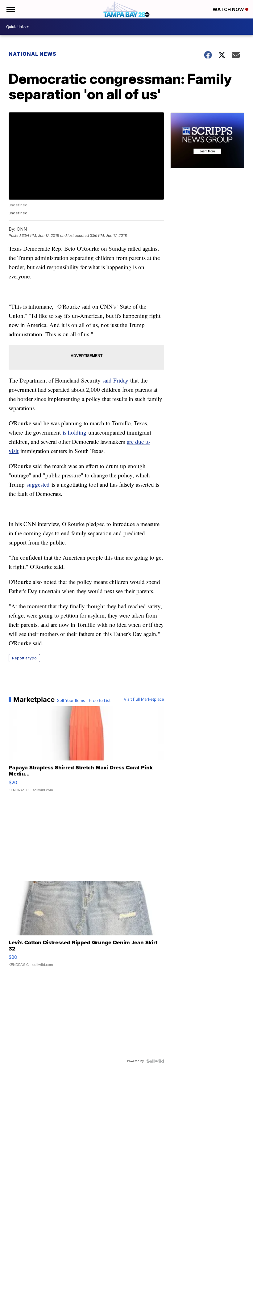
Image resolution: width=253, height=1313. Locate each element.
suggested (38, 484)
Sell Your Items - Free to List (83, 701)
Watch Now (229, 9)
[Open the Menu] (10, 9)
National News (32, 54)
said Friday (114, 380)
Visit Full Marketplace (144, 699)
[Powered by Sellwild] (155, 1061)
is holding (73, 432)
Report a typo (24, 658)
